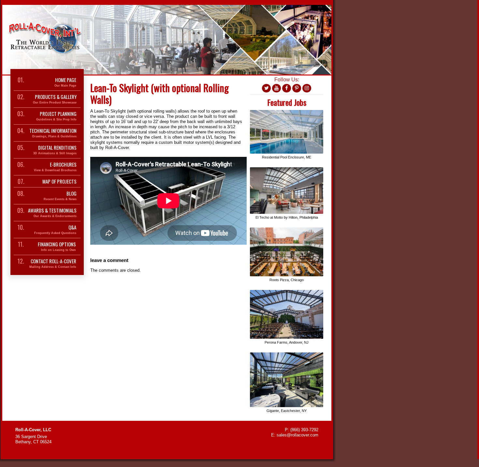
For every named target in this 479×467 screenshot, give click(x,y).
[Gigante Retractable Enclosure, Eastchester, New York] (286, 354)
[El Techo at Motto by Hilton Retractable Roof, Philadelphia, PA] (286, 169)
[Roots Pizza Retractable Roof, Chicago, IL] (286, 229)
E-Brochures (55, 167)
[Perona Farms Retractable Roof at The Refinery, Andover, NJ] (286, 292)
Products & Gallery (55, 99)
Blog (60, 196)
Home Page (65, 82)
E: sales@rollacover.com (294, 435)
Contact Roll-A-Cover (52, 263)
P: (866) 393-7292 (301, 429)
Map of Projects (59, 181)
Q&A (55, 230)
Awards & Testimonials (52, 213)
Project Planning (56, 116)
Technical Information (53, 133)
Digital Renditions (55, 150)
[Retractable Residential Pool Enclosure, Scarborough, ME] (286, 112)
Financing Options (57, 246)
